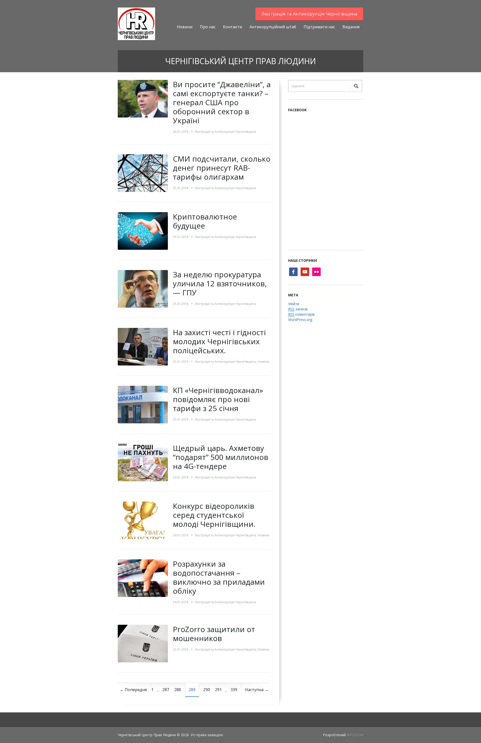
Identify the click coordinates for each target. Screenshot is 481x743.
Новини (184, 27)
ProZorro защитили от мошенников (214, 633)
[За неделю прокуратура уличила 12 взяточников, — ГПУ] (143, 288)
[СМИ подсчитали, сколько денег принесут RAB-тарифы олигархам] (143, 172)
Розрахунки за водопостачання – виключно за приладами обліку (219, 577)
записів (298, 309)
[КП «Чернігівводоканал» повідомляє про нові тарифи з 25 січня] (143, 404)
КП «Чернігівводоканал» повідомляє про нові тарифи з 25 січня (218, 399)
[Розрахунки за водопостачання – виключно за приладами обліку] (143, 577)
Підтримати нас (319, 27)
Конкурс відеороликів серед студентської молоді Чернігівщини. (214, 515)
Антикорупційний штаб (273, 27)
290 (206, 689)
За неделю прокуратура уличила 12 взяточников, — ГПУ (220, 283)
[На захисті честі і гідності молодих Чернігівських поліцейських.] (143, 346)
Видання (350, 27)
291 (218, 689)
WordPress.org (300, 319)
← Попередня (133, 689)
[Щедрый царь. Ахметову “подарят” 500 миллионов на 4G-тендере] (143, 462)
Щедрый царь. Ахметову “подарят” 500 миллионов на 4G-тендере (220, 457)
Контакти (232, 27)
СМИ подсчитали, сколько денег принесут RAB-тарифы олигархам (221, 168)
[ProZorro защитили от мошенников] (143, 643)
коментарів (301, 314)
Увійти (293, 303)
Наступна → (257, 689)
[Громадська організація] (136, 23)
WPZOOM (355, 734)
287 (165, 689)
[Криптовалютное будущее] (143, 230)
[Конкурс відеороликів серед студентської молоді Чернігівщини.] (143, 520)
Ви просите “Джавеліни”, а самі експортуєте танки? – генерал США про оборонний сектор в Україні (222, 102)
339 (233, 689)
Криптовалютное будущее (205, 221)
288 (177, 689)
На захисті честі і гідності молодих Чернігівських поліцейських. (219, 341)
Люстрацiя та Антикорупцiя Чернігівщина (309, 14)
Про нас (207, 27)
